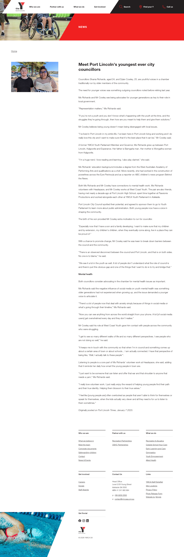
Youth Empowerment (154, 456)
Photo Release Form (154, 493)
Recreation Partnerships (122, 441)
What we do (79, 7)
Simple (158, 497)
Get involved (99, 7)
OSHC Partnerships (120, 445)
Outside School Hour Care (156, 445)
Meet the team (84, 445)
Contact (81, 456)
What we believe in (86, 441)
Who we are (34, 7)
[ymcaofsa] (83, 521)
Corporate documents (87, 448)
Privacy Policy (151, 490)
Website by (150, 497)
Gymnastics (150, 452)
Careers (81, 482)
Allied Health (151, 460)
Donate (81, 486)
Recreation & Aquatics (155, 441)
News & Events (84, 460)
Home (14, 51)
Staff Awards (83, 490)
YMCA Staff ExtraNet (154, 482)
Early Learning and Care (156, 448)
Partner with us (57, 7)
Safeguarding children (87, 452)
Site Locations (151, 486)
